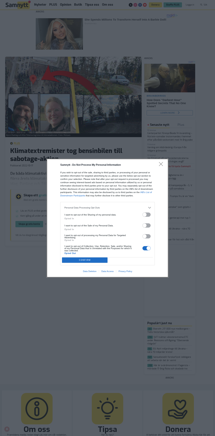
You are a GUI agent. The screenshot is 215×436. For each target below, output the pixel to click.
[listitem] (107, 207)
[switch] (146, 215)
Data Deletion (89, 271)
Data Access (107, 271)
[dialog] (107, 218)
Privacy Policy (125, 271)
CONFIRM (85, 260)
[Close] (162, 165)
